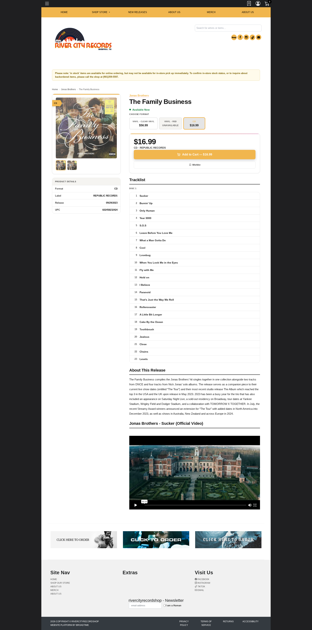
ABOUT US (174, 12)
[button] (101, 12)
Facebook (203, 579)
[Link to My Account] (258, 4)
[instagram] (246, 37)
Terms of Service (206, 623)
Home (55, 89)
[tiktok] (252, 37)
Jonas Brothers (68, 89)
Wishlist (196, 165)
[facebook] (240, 37)
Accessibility (250, 621)
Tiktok (201, 586)
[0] (267, 4)
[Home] (83, 39)
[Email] (258, 37)
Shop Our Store (60, 583)
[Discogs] (234, 37)
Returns (228, 621)
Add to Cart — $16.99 (197, 154)
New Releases (137, 12)
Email (200, 590)
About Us (248, 12)
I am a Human (173, 605)
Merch (211, 12)
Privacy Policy (184, 623)
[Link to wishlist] (249, 4)
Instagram (203, 583)
